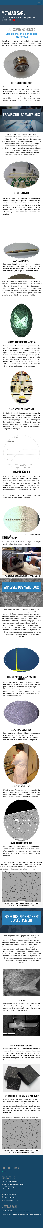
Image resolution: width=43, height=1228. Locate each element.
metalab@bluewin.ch (11, 1201)
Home (4, 1172)
